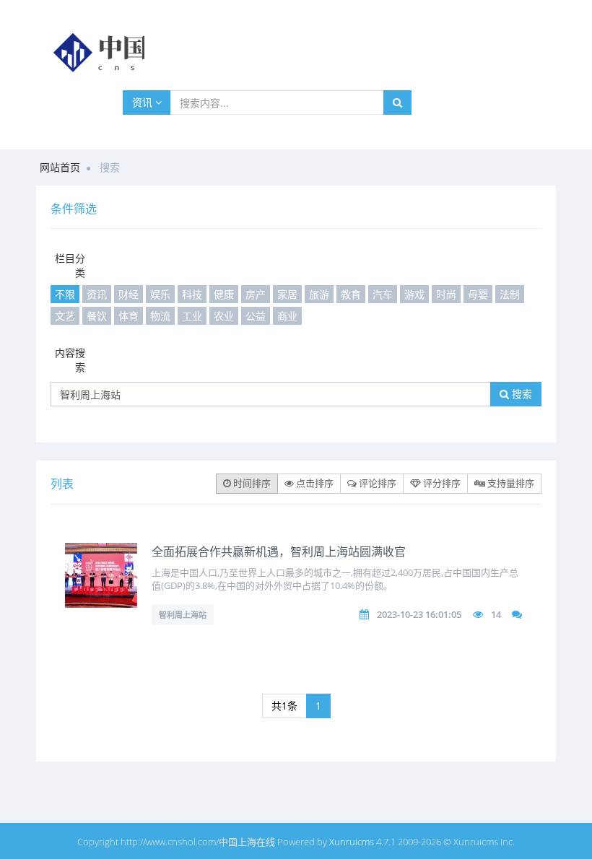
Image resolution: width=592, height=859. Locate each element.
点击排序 (314, 482)
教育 (351, 294)
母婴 (478, 294)
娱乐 (160, 294)
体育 (128, 316)
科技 (192, 294)
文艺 (65, 316)
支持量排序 (509, 482)
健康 (224, 294)
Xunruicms (351, 841)
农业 (224, 316)
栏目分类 (70, 265)
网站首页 (60, 167)
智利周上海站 (182, 614)
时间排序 (251, 482)
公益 (255, 316)
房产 (255, 294)
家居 (287, 294)
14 (496, 614)
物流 (160, 316)
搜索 (520, 394)
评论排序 (376, 482)
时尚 (446, 294)
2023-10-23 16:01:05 (419, 614)
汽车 (383, 294)
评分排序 (441, 482)
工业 (192, 316)
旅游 (319, 294)
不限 (65, 294)
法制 (510, 294)
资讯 (143, 102)
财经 (128, 294)
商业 (287, 316)
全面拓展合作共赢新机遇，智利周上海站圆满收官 (279, 551)
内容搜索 (70, 360)
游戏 (414, 294)
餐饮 (97, 316)
